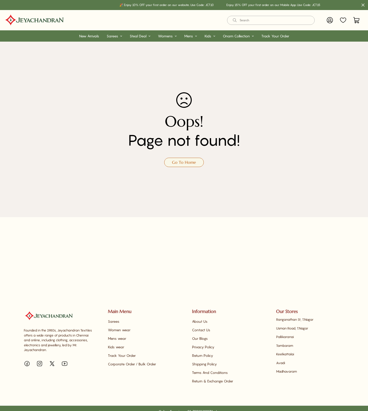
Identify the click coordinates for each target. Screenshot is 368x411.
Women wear (119, 330)
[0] (356, 20)
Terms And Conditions (210, 372)
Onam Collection (236, 36)
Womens (165, 36)
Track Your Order (275, 36)
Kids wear (116, 347)
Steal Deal (138, 36)
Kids (208, 36)
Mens (188, 36)
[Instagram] (39, 363)
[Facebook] (27, 363)
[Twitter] (52, 363)
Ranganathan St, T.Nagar (294, 319)
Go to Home (184, 162)
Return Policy (202, 355)
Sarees (112, 36)
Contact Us (201, 330)
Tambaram (284, 346)
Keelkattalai (285, 354)
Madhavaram (286, 371)
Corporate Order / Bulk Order (132, 364)
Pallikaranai (285, 337)
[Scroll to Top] (358, 383)
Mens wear (117, 338)
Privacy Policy (203, 347)
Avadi (280, 363)
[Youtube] (64, 363)
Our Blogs (200, 338)
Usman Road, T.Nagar (292, 328)
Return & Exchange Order (212, 381)
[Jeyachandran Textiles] (34, 20)
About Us (200, 321)
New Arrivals (89, 36)
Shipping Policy (204, 364)
